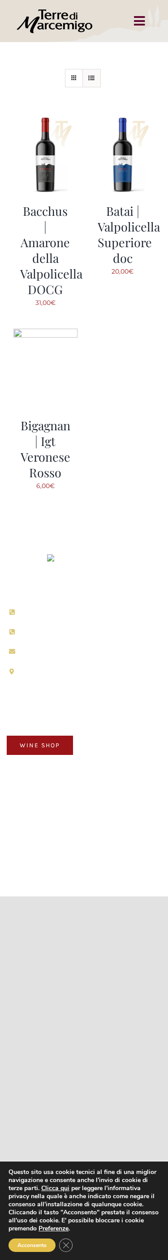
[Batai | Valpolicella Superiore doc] (123, 120)
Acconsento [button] (32, 1245)
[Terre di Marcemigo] (54, 10)
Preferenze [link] (54, 1228)
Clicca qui (55, 1188)
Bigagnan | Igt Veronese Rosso (45, 448)
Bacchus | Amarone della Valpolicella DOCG (51, 250)
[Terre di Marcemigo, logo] (84, 557)
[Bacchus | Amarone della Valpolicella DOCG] (45, 120)
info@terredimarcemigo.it (65, 651)
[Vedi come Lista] (91, 78)
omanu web (84, 865)
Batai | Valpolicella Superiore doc (129, 234)
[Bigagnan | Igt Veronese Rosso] (45, 334)
